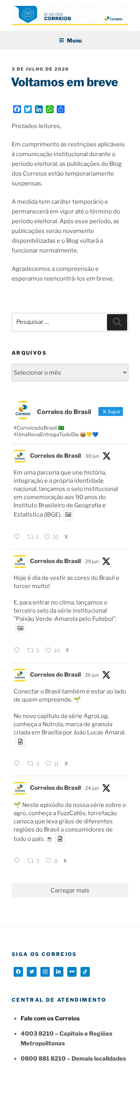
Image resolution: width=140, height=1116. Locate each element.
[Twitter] (31, 971)
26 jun (92, 675)
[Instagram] (45, 971)
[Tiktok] (85, 971)
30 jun (92, 456)
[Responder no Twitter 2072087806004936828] (18, 537)
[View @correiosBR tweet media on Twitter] (68, 515)
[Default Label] (58, 971)
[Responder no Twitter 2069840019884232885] (18, 861)
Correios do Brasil (55, 455)
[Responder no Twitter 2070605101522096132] (18, 764)
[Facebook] (18, 971)
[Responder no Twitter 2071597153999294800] (18, 651)
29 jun (92, 561)
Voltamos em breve (64, 82)
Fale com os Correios (50, 1018)
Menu (74, 40)
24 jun (92, 788)
